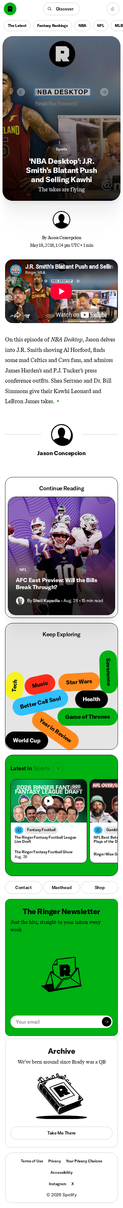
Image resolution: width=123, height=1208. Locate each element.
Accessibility (61, 1172)
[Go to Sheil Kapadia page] (20, 600)
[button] (61, 9)
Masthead (62, 887)
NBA (82, 25)
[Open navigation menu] (113, 9)
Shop (100, 887)
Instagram (57, 1183)
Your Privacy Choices (84, 1161)
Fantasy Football (41, 829)
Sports (61, 149)
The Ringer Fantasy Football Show (43, 851)
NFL (100, 25)
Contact (23, 887)
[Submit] (106, 1022)
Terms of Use (32, 1161)
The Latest (17, 25)
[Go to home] (10, 9)
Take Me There (61, 1133)
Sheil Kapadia (46, 600)
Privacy (54, 1161)
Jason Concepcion (64, 237)
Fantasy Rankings (52, 25)
